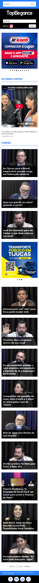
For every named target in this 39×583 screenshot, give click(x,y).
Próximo (27, 566)
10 (28, 70)
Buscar (32, 26)
